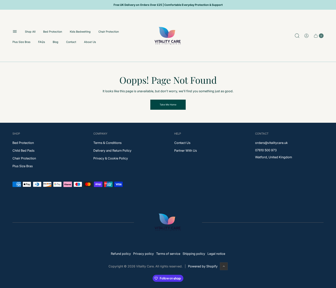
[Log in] (306, 35)
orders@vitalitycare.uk (271, 143)
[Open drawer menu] (14, 31)
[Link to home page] (168, 222)
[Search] (297, 35)
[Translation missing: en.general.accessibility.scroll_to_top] (224, 266)
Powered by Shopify (203, 266)
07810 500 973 (266, 150)
